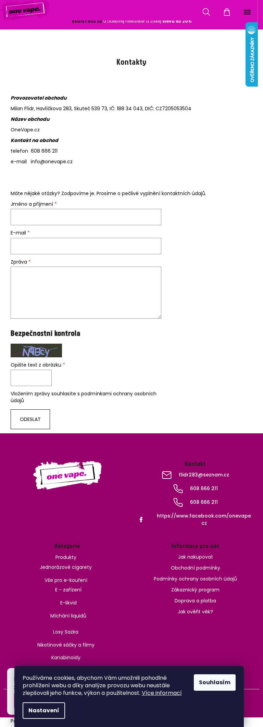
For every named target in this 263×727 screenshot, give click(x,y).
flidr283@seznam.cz (204, 474)
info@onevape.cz (52, 161)
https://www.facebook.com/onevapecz (204, 519)
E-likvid (68, 602)
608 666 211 (204, 488)
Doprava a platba (195, 600)
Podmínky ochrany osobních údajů (195, 578)
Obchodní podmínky (195, 567)
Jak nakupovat (195, 556)
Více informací (162, 693)
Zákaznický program (195, 589)
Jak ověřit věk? (195, 611)
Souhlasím (214, 682)
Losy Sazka (65, 631)
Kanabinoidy (65, 657)
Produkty (65, 557)
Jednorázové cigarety (66, 567)
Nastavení (43, 710)
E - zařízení (68, 589)
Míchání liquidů (68, 615)
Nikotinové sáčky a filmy (66, 644)
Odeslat (30, 419)
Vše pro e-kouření (66, 580)
